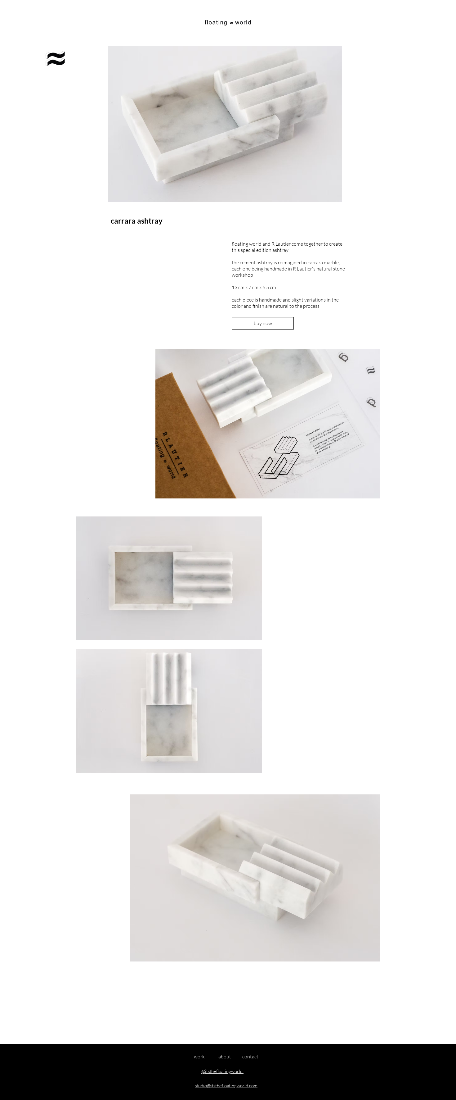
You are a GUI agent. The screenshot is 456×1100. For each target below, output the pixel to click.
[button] (55, 58)
